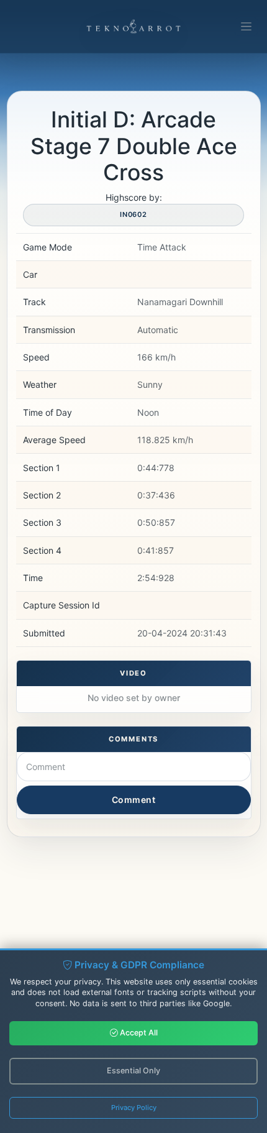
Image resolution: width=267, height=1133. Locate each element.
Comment (134, 799)
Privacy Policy (133, 1107)
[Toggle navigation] (246, 26)
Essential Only (133, 1070)
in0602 (133, 214)
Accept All (138, 1032)
